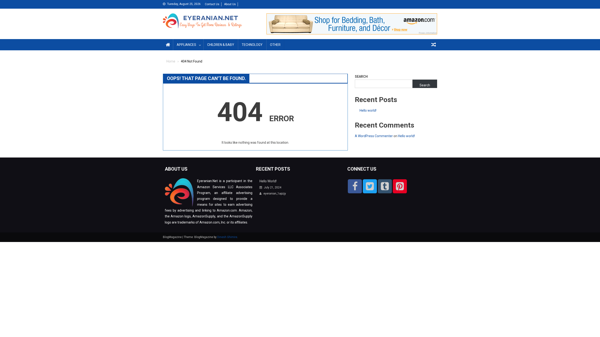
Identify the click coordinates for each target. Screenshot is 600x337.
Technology (252, 45)
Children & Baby (220, 45)
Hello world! (368, 110)
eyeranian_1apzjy (274, 193)
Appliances (186, 45)
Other (275, 45)
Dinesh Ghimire (227, 237)
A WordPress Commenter (374, 136)
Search (361, 76)
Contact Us (212, 4)
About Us (230, 4)
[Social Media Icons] (355, 186)
